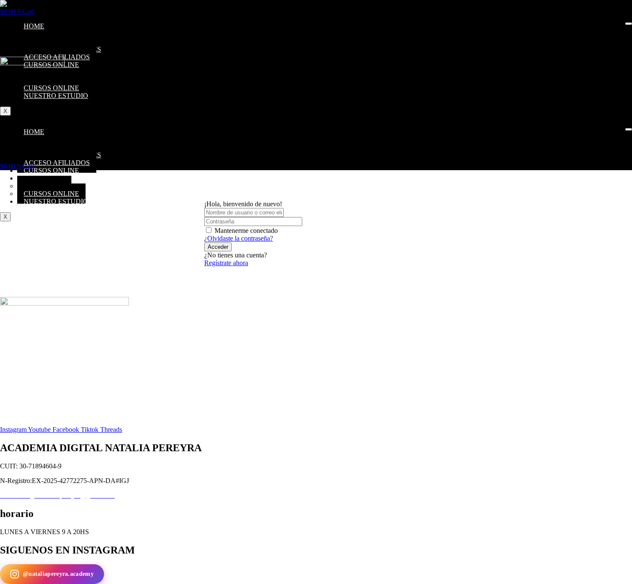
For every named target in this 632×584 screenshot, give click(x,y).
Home (34, 26)
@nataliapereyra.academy (58, 574)
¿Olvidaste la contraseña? (238, 238)
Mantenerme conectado (246, 230)
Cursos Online (51, 170)
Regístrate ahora (226, 262)
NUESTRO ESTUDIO (56, 201)
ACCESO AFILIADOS (57, 162)
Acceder (218, 247)
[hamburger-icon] (628, 23)
